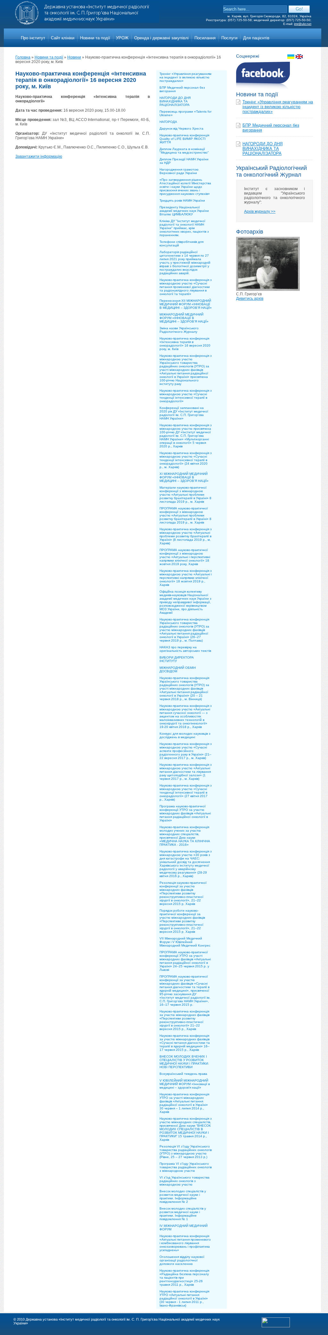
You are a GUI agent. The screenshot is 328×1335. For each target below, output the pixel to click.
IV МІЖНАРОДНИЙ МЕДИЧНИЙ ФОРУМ (184, 1227)
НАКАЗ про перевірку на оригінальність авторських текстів (185, 648)
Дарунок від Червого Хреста (181, 128)
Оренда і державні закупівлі (161, 38)
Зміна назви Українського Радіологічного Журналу (179, 329)
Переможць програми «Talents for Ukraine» (185, 113)
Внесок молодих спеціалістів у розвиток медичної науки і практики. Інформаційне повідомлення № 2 (183, 1196)
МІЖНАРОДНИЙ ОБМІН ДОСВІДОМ (178, 669)
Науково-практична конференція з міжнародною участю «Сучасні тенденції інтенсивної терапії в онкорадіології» (186, 396)
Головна (22, 57)
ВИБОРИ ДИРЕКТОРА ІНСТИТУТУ (177, 659)
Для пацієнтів (256, 38)
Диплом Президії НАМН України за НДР (184, 160)
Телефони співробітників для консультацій (181, 243)
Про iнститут (33, 38)
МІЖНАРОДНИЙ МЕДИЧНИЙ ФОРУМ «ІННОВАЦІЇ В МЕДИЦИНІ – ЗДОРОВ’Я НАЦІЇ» (184, 318)
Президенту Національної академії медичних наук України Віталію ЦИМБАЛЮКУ (184, 210)
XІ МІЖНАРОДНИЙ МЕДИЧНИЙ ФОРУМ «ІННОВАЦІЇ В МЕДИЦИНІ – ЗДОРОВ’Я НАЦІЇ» (184, 477)
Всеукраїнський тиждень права (183, 1073)
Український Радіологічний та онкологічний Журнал (271, 171)
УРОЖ (122, 38)
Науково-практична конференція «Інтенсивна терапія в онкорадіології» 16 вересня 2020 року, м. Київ (185, 344)
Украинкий (290, 56)
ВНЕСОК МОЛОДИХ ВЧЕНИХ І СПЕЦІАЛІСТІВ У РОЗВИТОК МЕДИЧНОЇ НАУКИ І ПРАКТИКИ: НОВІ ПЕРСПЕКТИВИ (184, 1062)
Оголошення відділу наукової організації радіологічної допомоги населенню (182, 1260)
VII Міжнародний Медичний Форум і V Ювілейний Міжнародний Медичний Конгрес (185, 942)
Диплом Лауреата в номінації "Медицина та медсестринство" (184, 150)
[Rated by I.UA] (276, 1326)
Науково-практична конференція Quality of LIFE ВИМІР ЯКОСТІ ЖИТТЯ (184, 138)
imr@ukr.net (302, 24)
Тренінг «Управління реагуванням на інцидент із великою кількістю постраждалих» (185, 77)
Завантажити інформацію (38, 156)
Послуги (229, 38)
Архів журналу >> (259, 211)
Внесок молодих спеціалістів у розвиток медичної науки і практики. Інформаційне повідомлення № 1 (183, 1214)
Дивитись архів (249, 298)
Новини (74, 57)
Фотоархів (249, 231)
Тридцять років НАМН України (182, 200)
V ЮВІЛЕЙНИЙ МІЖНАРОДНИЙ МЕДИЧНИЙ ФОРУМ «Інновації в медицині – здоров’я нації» (185, 1084)
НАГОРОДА (168, 122)
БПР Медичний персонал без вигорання (182, 89)
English (299, 56)
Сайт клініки (62, 38)
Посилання (205, 38)
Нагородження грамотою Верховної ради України (179, 171)
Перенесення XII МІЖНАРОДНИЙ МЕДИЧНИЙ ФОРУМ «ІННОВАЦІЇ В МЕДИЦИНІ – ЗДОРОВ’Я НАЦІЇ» (186, 304)
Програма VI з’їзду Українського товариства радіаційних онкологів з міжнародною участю (186, 1167)
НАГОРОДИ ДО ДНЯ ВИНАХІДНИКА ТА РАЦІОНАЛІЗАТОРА (175, 101)
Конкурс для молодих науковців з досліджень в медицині (185, 735)
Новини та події (95, 38)
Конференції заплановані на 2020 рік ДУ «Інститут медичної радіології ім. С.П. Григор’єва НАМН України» (184, 413)
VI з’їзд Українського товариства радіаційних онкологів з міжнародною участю (184, 1181)
